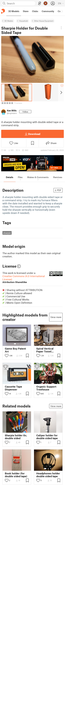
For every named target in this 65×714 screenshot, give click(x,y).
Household (23, 21)
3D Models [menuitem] (13, 11)
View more (55, 317)
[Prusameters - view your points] (45, 3)
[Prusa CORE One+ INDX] (32, 163)
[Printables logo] (3, 11)
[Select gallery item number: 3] (49, 343)
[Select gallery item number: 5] (21, 381)
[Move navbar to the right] (62, 11)
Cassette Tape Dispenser (13, 388)
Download (34, 133)
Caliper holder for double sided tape (47, 437)
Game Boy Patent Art (15, 350)
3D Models (8, 21)
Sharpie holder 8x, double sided (16, 437)
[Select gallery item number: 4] (52, 343)
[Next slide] (61, 92)
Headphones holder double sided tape (48, 475)
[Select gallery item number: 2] (18, 343)
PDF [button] (59, 190)
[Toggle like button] (6, 355)
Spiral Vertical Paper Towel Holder (45, 350)
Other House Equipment (43, 21)
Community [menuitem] (48, 11)
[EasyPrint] (39, 3)
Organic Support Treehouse (46, 388)
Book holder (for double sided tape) (16, 475)
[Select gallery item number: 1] (15, 343)
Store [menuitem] (25, 11)
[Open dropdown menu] (61, 28)
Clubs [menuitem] (35, 11)
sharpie (7, 233)
